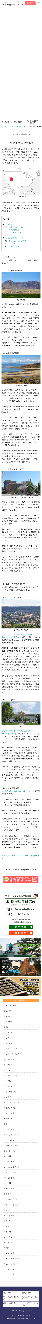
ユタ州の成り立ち (16, 227)
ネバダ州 (7, 1156)
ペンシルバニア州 (11, 1199)
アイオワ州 (8, 1011)
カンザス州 (8, 1081)
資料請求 (30, 3)
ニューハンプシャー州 (12, 1140)
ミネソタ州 (8, 1226)
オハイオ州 (8, 1070)
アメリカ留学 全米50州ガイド (16, 126)
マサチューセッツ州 (11, 1205)
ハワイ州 (7, 1183)
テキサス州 (8, 1119)
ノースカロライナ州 (11, 1167)
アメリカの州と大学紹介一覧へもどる (21, 870)
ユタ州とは (10, 224)
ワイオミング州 (10, 1264)
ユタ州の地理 (14, 230)
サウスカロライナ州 (11, 1102)
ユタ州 (6, 1248)
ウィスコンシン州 (11, 1049)
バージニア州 (9, 1189)
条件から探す (18, 122)
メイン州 (7, 1232)
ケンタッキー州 (10, 1086)
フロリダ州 (8, 1194)
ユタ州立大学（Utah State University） (16, 791)
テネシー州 (8, 1124)
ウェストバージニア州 (12, 1054)
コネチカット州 (10, 1092)
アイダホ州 (8, 1016)
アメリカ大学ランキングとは (30, 1304)
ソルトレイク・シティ (14, 233)
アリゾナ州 (8, 1032)
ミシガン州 (8, 1210)
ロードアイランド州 (11, 1259)
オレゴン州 (8, 1065)
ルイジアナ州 (9, 1253)
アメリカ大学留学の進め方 (30, 1298)
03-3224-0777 (26, 1318)
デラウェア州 (9, 1129)
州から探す (5, 122)
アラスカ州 (8, 1022)
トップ (3, 126)
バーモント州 (9, 1178)
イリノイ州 (8, 1038)
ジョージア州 (9, 1113)
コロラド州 (8, 1097)
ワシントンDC (9, 1269)
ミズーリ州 (8, 1221)
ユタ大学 (12, 244)
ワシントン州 (9, 1275)
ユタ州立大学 (14, 246)
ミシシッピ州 (9, 1215)
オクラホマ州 (9, 1059)
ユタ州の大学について (14, 238)
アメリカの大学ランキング (11, 1298)
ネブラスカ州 (9, 1162)
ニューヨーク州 (10, 1151)
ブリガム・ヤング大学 (17, 241)
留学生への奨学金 (9, 1303)
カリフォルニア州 (11, 1075)
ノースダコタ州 (10, 1172)
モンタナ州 (8, 1242)
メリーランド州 (10, 1237)
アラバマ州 (8, 1027)
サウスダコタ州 (10, 1108)
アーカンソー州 (10, 1005)
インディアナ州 (10, 1043)
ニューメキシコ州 (11, 1145)
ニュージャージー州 (11, 1135)
